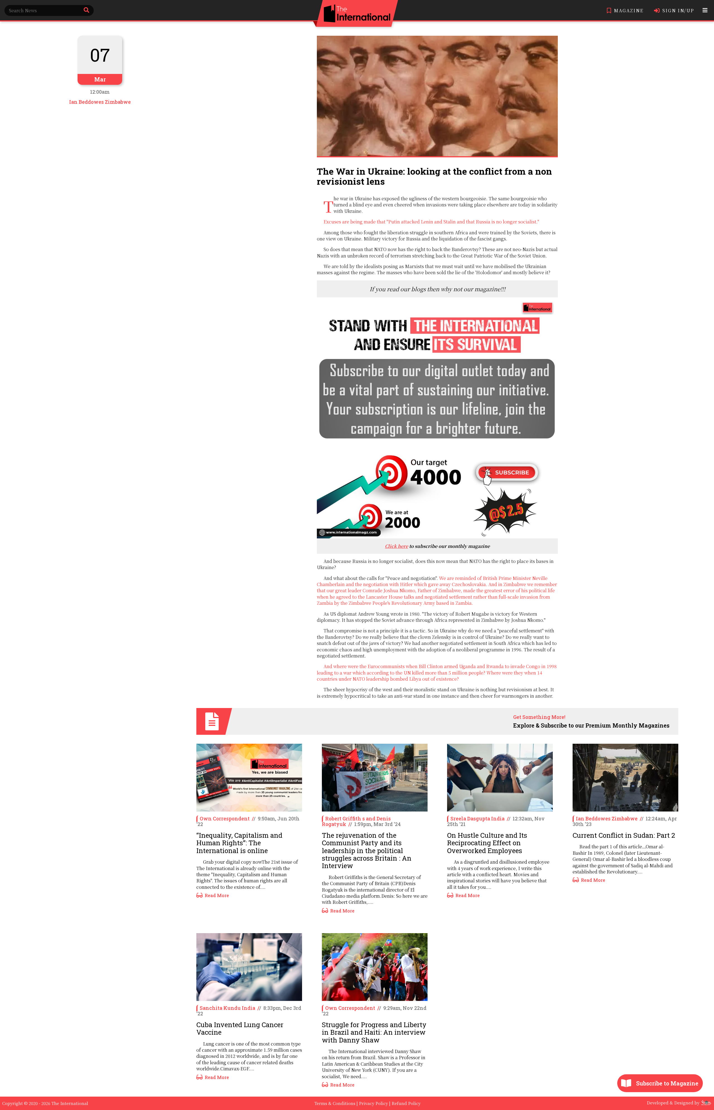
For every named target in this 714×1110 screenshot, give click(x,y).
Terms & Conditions (334, 1103)
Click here (396, 546)
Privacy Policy (373, 1103)
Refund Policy (406, 1103)
